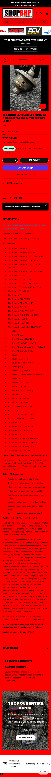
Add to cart (34, 160)
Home (4, 58)
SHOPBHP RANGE (25, 737)
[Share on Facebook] (15, 198)
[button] (41, 13)
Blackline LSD (7, 126)
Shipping (16, 142)
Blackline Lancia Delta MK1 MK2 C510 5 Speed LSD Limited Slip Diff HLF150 (23, 60)
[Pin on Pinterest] (20, 198)
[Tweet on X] (10, 198)
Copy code (32, 49)
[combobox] (25, 21)
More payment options (25, 174)
